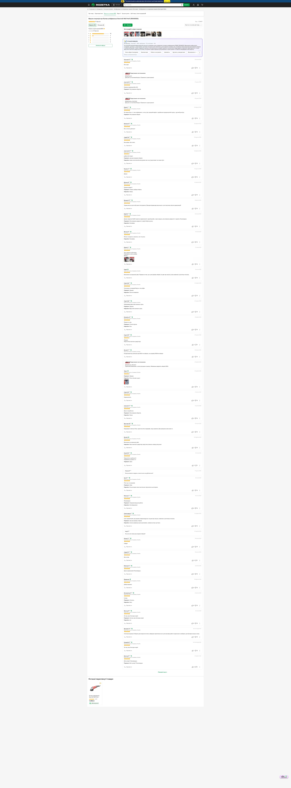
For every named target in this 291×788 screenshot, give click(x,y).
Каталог (118, 4)
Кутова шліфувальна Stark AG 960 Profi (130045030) (94, 696)
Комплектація (144, 52)
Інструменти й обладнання (96, 9)
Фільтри (129, 25)
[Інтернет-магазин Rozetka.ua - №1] (101, 4)
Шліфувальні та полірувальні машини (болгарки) (126, 9)
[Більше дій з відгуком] (199, 67)
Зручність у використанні (179, 52)
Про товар (91, 13)
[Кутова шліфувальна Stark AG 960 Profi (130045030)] (95, 688)
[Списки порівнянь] (197, 4)
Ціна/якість (167, 52)
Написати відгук (100, 45)
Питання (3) (101, 25)
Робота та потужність (156, 52)
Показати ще (162, 672)
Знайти (186, 4)
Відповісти (129, 67)
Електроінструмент (108, 9)
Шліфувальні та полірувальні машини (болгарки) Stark (152, 9)
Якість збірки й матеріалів (131, 52)
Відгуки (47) (92, 25)
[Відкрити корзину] (202, 4)
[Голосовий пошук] (181, 4)
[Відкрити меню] (88, 4)
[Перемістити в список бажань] (100, 683)
